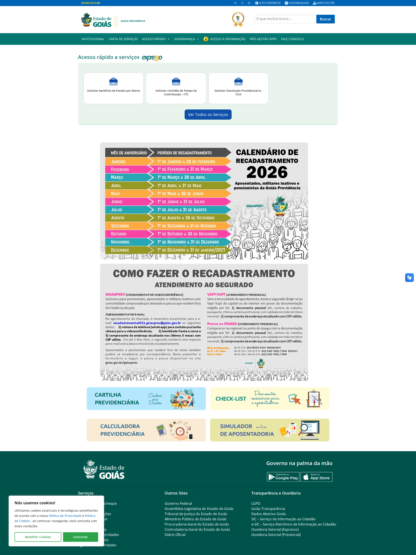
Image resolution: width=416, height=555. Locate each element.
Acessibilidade (299, 3)
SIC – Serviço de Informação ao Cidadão (283, 519)
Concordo (80, 537)
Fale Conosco (292, 39)
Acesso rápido (154, 39)
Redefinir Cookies (38, 537)
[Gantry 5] (104, 469)
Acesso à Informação (227, 39)
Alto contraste (270, 3)
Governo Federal (178, 503)
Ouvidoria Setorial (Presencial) (276, 534)
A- (235, 3)
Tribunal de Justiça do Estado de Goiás (196, 513)
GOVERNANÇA (184, 39)
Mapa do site (326, 3)
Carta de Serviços (123, 39)
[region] (56, 521)
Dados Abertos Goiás (268, 513)
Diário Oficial (175, 534)
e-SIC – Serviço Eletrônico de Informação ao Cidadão (293, 524)
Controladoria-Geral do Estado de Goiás (197, 529)
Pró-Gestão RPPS (263, 39)
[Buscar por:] (285, 19)
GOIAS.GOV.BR (90, 3)
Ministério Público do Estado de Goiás (196, 519)
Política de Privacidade (65, 516)
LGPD (255, 503)
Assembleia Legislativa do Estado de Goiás (199, 508)
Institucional (93, 39)
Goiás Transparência (268, 508)
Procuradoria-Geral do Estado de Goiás (197, 524)
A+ (249, 3)
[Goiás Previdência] (113, 19)
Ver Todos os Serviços (208, 114)
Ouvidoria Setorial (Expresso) (275, 529)
